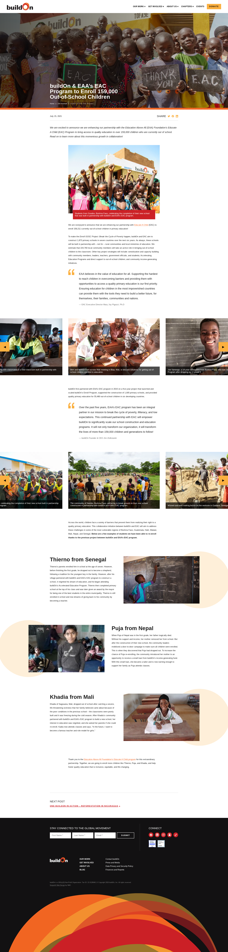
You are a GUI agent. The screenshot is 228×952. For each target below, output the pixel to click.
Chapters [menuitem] (186, 6)
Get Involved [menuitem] (155, 6)
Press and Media (113, 863)
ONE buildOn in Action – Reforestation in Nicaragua (84, 806)
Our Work (85, 859)
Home (52, 104)
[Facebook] (151, 834)
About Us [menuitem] (172, 6)
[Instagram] (163, 834)
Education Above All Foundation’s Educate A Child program (110, 759)
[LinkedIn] (157, 834)
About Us (85, 866)
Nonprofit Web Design (57, 885)
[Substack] (169, 834)
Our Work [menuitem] (138, 6)
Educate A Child (141, 225)
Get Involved (62, 104)
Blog (82, 870)
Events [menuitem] (200, 6)
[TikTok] (175, 834)
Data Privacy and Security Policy (119, 866)
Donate (214, 6)
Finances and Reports (115, 870)
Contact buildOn (112, 859)
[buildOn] (20, 6)
